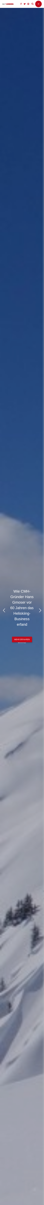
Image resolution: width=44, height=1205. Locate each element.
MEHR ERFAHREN (22, 639)
